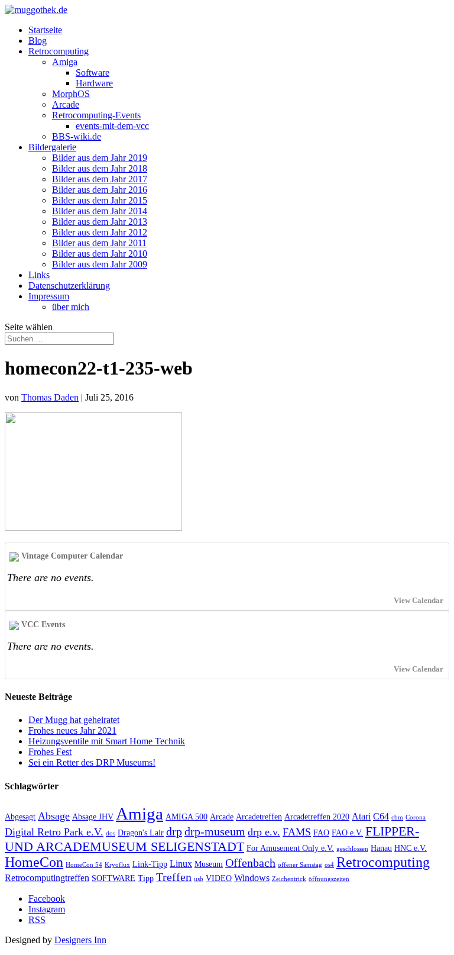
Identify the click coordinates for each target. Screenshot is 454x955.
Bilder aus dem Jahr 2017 (99, 179)
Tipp (146, 878)
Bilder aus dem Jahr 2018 (99, 168)
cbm (397, 817)
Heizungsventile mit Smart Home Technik (106, 741)
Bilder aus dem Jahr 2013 (99, 222)
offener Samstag (300, 865)
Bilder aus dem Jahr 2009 (99, 264)
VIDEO (219, 878)
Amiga (64, 62)
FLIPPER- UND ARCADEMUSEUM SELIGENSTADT (212, 839)
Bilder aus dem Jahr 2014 (99, 211)
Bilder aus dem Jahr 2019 (99, 158)
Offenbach (250, 862)
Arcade (65, 104)
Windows (252, 878)
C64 (381, 816)
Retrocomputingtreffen (47, 878)
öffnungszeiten (329, 879)
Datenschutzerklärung (69, 285)
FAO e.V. (347, 832)
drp (174, 831)
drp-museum (214, 831)
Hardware (94, 83)
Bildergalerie (52, 147)
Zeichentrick (289, 879)
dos (110, 833)
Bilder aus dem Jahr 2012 (99, 232)
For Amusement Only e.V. (290, 848)
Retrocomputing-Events (96, 115)
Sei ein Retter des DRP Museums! (91, 762)
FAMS (297, 832)
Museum (208, 864)
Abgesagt (20, 816)
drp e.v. (264, 832)
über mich (70, 307)
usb (198, 879)
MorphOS (71, 94)
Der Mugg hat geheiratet (73, 720)
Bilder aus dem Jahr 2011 (99, 243)
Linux (181, 864)
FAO (321, 832)
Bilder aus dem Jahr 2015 (99, 200)
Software (92, 72)
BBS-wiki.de (76, 136)
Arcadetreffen (259, 816)
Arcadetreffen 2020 (316, 816)
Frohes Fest (50, 752)
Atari (361, 816)
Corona (416, 817)
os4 (329, 865)
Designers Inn (80, 940)
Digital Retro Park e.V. (54, 832)
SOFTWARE (113, 878)
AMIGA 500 (186, 816)
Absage (54, 816)
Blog (37, 41)
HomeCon (34, 862)
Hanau (381, 848)
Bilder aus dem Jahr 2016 (99, 190)
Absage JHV (93, 816)
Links (39, 275)
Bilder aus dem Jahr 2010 (99, 254)
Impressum (48, 296)
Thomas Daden (50, 397)
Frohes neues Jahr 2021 (72, 730)
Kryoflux (117, 865)
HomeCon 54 (84, 865)
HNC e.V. (410, 848)
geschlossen (352, 849)
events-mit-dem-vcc (112, 126)
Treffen (174, 876)
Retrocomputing (58, 51)
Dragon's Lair (141, 832)
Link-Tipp (149, 864)
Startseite (45, 30)
